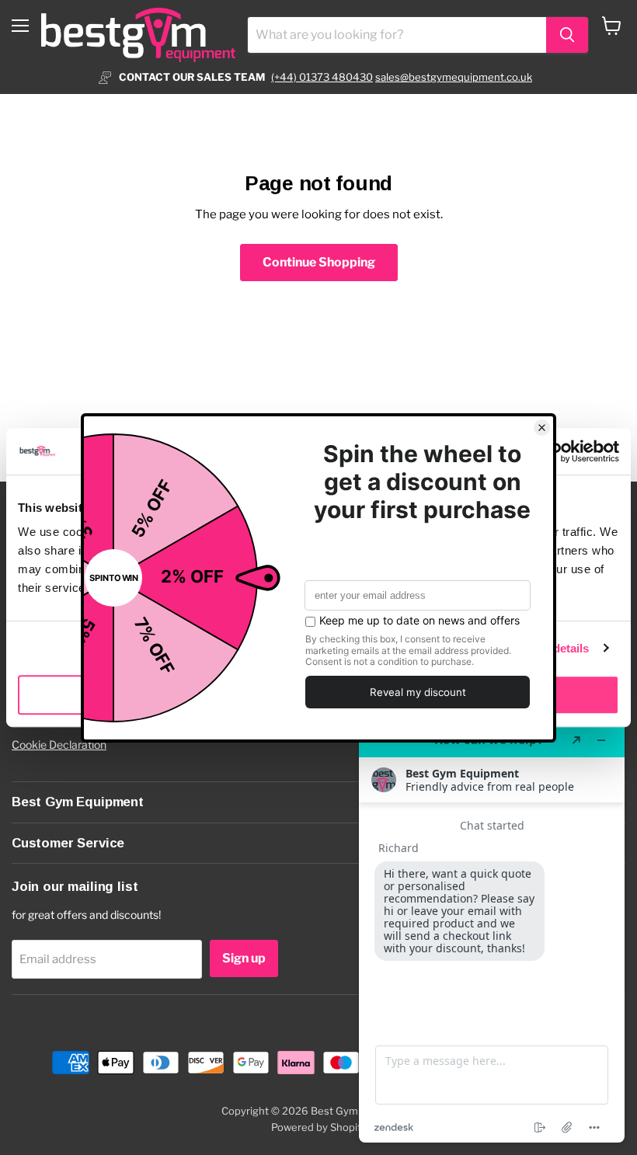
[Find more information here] (491, 933)
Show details (553, 648)
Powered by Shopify (319, 1127)
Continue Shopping (319, 262)
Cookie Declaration (59, 744)
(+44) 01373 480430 (322, 77)
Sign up (244, 958)
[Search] (567, 35)
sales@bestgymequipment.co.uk (453, 77)
